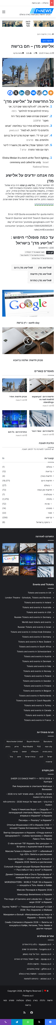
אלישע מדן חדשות (40, 273)
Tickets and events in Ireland (37, 602)
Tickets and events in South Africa (35, 646)
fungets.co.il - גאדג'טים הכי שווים (36, 949)
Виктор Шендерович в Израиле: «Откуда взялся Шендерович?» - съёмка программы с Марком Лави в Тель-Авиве (28, 835)
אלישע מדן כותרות (40, 280)
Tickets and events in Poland (37, 676)
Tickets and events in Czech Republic (33, 700)
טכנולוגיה (48, 494)
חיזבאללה (34, 751)
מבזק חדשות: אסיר (18, 396)
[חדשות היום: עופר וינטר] (41, 418)
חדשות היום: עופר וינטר (43, 431)
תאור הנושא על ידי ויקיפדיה (34, 252)
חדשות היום (42, 34)
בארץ (35, 1000)
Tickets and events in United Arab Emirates (31, 632)
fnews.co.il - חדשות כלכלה (39, 964)
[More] (50, 92)
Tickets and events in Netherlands (35, 695)
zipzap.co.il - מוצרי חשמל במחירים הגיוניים (32, 959)
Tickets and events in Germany (36, 637)
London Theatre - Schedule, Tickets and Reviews (28, 597)
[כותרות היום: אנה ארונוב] (45, 571)
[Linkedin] (21, 92)
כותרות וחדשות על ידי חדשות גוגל (32, 255)
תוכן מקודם (48, 770)
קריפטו (49, 517)
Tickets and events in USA (38, 612)
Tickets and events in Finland (37, 686)
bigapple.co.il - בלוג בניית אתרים (36, 944)
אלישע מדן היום (22, 267)
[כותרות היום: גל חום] (14, 418)
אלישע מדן (44, 267)
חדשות (50, 1000)
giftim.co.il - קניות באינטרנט (39, 969)
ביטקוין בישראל (43, 522)
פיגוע (19, 756)
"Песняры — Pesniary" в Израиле (35, 820)
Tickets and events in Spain (38, 715)
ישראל (49, 756)
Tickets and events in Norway (37, 671)
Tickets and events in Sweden (37, 681)
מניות (47, 503)
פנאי (50, 513)
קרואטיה (49, 762)
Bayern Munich (33, 741)
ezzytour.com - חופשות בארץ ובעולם (35, 974)
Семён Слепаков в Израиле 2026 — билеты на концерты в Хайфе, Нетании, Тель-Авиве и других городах (28, 925)
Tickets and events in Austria (37, 656)
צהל (11, 756)
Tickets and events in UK (39, 592)
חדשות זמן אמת (44, 490)
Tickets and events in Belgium (37, 691)
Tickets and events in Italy (39, 666)
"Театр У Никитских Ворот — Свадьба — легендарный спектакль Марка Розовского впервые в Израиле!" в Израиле (30, 812)
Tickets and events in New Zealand (34, 641)
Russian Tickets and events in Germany (32, 617)
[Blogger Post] (27, 92)
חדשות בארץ (46, 476)
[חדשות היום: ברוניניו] (28, 571)
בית (50, 34)
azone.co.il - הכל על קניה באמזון (37, 954)
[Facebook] (10, 92)
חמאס (24, 751)
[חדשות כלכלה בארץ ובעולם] (28, 23)
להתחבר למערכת (44, 449)
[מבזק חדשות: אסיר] (14, 385)
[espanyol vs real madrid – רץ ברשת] (10, 571)
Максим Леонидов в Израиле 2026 (34, 890)
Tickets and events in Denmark (36, 661)
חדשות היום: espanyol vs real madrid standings (43, 399)
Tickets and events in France (37, 720)
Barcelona (48, 741)
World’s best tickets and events (36, 622)
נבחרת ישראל (30, 756)
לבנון (41, 756)
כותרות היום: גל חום (17, 432)
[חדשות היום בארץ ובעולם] (42, 11)
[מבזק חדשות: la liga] (10, 558)
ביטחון (8, 746)
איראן (16, 746)
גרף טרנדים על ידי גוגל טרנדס (42, 258)
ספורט (49, 508)
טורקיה (15, 751)
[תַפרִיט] (3, 13)
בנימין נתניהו (47, 751)
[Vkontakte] (33, 92)
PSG (39, 746)
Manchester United (15, 741)
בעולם (49, 467)
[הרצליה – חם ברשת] (45, 547)
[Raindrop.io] (45, 92)
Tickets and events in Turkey (37, 705)
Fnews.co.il (28, 995)
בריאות (49, 471)
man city (48, 746)
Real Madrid (28, 746)
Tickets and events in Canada (37, 710)
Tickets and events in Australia (36, 607)
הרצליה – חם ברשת (40, 3)
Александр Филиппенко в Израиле (34, 894)
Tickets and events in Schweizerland (34, 651)
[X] (16, 92)
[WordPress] (39, 92)
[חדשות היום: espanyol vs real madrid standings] (41, 385)
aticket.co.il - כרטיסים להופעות (37, 978)
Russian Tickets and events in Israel (34, 627)
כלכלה (49, 499)
